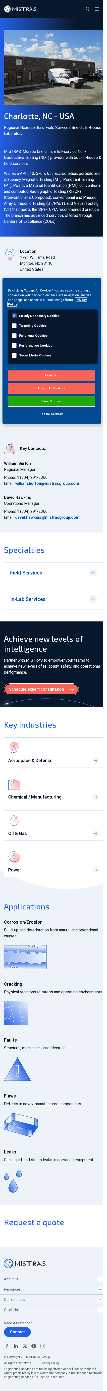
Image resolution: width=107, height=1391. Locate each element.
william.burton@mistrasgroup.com (47, 483)
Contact (17, 1332)
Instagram (43, 1346)
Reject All (52, 375)
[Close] (94, 284)
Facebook (7, 1346)
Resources (12, 1289)
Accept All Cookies (51, 388)
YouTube (34, 1346)
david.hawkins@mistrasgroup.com (47, 517)
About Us (11, 1279)
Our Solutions (14, 1300)
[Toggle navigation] (97, 8)
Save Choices (51, 401)
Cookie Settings (52, 414)
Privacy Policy (50, 1363)
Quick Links (12, 1310)
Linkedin (16, 1346)
